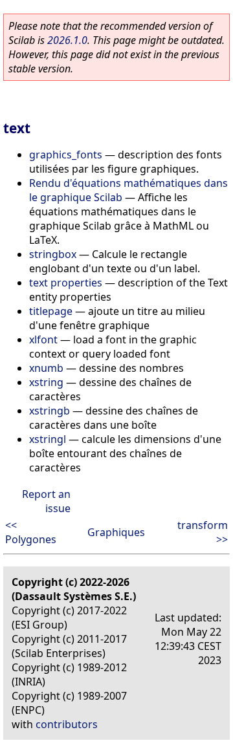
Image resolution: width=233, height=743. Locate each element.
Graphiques (116, 532)
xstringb (49, 411)
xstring (46, 382)
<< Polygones (30, 532)
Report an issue (46, 501)
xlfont (43, 339)
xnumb (46, 368)
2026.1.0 (67, 40)
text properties (65, 282)
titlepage (50, 311)
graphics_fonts (65, 154)
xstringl (47, 439)
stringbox (52, 254)
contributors (67, 724)
